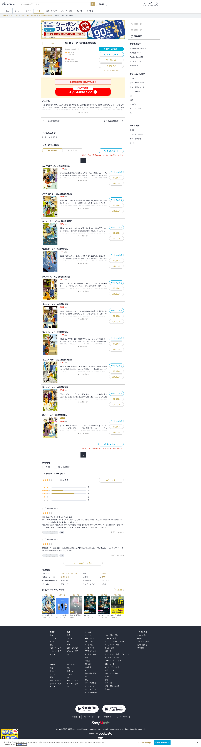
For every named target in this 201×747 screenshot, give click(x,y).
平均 (62, 480)
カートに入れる (112, 55)
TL (131, 117)
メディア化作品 (135, 61)
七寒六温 (65, 617)
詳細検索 (101, 4)
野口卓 (48, 467)
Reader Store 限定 (136, 57)
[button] (123, 716)
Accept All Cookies (162, 743)
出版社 (132, 130)
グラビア (133, 104)
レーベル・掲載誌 (136, 134)
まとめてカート (112, 151)
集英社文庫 (75, 49)
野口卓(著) (68, 49)
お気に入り (113, 60)
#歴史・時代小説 (49, 137)
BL (131, 113)
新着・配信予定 (135, 139)
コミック (133, 78)
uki (49, 617)
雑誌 (131, 100)
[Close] (197, 742)
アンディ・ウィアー (90, 617)
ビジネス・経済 (135, 108)
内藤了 (72, 617)
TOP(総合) (5, 16)
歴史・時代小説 (31, 16)
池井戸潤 (114, 617)
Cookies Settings (145, 743)
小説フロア (14, 16)
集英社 (104, 577)
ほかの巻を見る (113, 70)
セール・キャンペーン (138, 48)
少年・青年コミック (137, 83)
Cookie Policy (22, 744)
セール (132, 143)
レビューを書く (69, 54)
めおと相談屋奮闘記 (45, 16)
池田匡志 (59, 617)
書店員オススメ (135, 53)
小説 (22, 16)
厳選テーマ (134, 66)
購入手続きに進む (112, 49)
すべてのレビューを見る (83, 563)
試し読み (112, 66)
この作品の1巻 (53, 121)
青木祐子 (45, 617)
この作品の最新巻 (111, 121)
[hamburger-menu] (197, 4)
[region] (100, 743)
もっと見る (84, 112)
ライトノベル (135, 91)
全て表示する (84, 180)
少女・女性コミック (137, 87)
